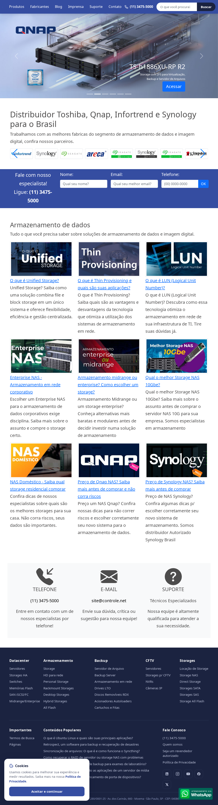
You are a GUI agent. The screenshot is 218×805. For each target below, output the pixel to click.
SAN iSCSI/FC (19, 694)
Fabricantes (39, 6)
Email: (117, 174)
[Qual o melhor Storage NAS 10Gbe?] (176, 356)
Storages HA (18, 675)
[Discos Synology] (121, 153)
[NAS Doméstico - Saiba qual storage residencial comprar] (41, 460)
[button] (203, 153)
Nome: (66, 174)
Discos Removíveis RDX (112, 694)
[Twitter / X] (167, 784)
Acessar (174, 86)
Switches (15, 681)
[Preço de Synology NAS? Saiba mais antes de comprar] (176, 460)
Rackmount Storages (58, 688)
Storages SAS (189, 694)
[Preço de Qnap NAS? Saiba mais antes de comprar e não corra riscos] (109, 460)
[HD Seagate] (146, 153)
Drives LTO (103, 688)
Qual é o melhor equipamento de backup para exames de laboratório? (94, 764)
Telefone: (170, 174)
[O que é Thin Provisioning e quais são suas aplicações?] (109, 258)
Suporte (96, 6)
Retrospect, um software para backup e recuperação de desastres (91, 744)
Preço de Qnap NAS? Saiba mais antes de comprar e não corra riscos (106, 489)
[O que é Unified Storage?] (41, 258)
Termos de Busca (21, 738)
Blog (58, 6)
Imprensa (76, 6)
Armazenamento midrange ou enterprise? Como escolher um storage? (108, 384)
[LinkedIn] (167, 774)
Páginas (15, 744)
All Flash (49, 707)
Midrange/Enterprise (24, 701)
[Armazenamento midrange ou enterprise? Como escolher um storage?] (109, 356)
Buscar (206, 7)
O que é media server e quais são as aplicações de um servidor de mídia (96, 770)
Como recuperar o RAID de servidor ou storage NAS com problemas (93, 757)
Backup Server (105, 675)
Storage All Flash (192, 701)
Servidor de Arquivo (109, 668)
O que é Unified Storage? (34, 280)
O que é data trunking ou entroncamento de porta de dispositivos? (92, 777)
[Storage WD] (196, 153)
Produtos (16, 6)
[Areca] (71, 153)
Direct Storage (190, 681)
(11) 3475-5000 (44, 600)
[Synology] (21, 153)
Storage (49, 668)
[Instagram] (177, 774)
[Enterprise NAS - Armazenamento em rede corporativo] (41, 356)
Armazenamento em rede (113, 681)
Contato (115, 6)
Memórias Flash (21, 688)
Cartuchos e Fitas (107, 707)
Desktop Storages (56, 694)
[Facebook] (199, 774)
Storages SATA (190, 688)
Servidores (17, 668)
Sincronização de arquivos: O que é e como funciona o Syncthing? (91, 751)
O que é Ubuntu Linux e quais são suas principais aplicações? (88, 738)
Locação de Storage (194, 668)
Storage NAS (189, 675)
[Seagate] (46, 153)
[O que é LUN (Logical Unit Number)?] (176, 258)
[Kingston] (171, 153)
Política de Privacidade (179, 762)
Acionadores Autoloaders (113, 701)
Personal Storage (55, 681)
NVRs (149, 681)
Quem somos (172, 744)
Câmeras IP (154, 688)
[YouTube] (188, 774)
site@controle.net (109, 600)
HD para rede (53, 675)
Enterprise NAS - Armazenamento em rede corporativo (35, 384)
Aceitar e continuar (47, 791)
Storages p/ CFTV (158, 675)
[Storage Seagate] (96, 153)
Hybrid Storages (55, 701)
